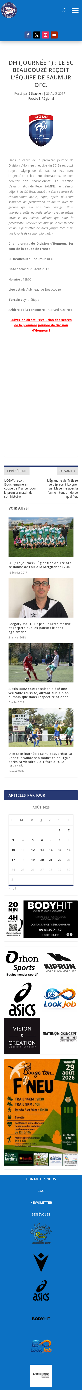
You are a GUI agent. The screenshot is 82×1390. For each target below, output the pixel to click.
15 (59, 850)
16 (68, 850)
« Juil (12, 888)
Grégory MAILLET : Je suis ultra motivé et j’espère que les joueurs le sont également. (40, 628)
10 (13, 850)
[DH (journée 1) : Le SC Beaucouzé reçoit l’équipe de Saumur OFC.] (41, 130)
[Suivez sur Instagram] (45, 35)
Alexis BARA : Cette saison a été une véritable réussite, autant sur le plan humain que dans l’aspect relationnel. (40, 693)
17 (13, 860)
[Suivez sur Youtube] (54, 35)
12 (33, 850)
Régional (48, 98)
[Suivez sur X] (36, 35)
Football (34, 98)
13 (42, 850)
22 (59, 860)
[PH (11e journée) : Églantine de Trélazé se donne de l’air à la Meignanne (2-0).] (41, 537)
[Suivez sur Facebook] (27, 35)
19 (33, 860)
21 (50, 860)
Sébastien (36, 93)
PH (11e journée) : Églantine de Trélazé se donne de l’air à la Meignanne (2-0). (40, 565)
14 (50, 850)
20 (42, 860)
